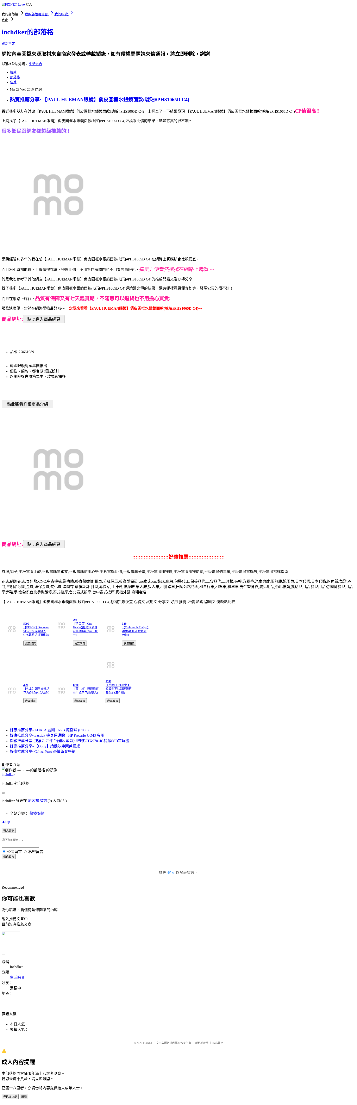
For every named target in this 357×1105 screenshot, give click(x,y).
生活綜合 (35, 64)
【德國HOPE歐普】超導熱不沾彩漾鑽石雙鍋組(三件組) (119, 689)
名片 (13, 82)
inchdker (8, 774)
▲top (6, 822)
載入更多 (8, 830)
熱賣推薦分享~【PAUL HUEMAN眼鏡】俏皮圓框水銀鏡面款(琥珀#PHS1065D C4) (99, 99)
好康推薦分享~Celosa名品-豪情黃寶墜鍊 (42, 751)
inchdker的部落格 (28, 32)
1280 (76, 685)
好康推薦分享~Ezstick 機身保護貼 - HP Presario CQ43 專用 (57, 735)
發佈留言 (8, 856)
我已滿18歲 (10, 1096)
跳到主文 (8, 43)
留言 (44, 801)
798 (75, 620)
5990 (26, 623)
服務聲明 (217, 1042)
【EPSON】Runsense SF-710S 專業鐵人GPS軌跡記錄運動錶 (36, 631)
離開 (24, 1096)
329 (124, 623)
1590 (108, 681)
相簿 (13, 72)
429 (25, 685)
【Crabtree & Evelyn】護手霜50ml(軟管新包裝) (135, 631)
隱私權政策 (201, 1042)
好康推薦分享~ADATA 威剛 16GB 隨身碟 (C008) (49, 730)
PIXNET (147, 1042)
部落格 (15, 77)
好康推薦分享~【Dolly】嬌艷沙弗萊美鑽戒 (45, 746)
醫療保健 (37, 813)
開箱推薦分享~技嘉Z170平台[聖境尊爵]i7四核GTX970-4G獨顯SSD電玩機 (69, 741)
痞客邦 (33, 801)
